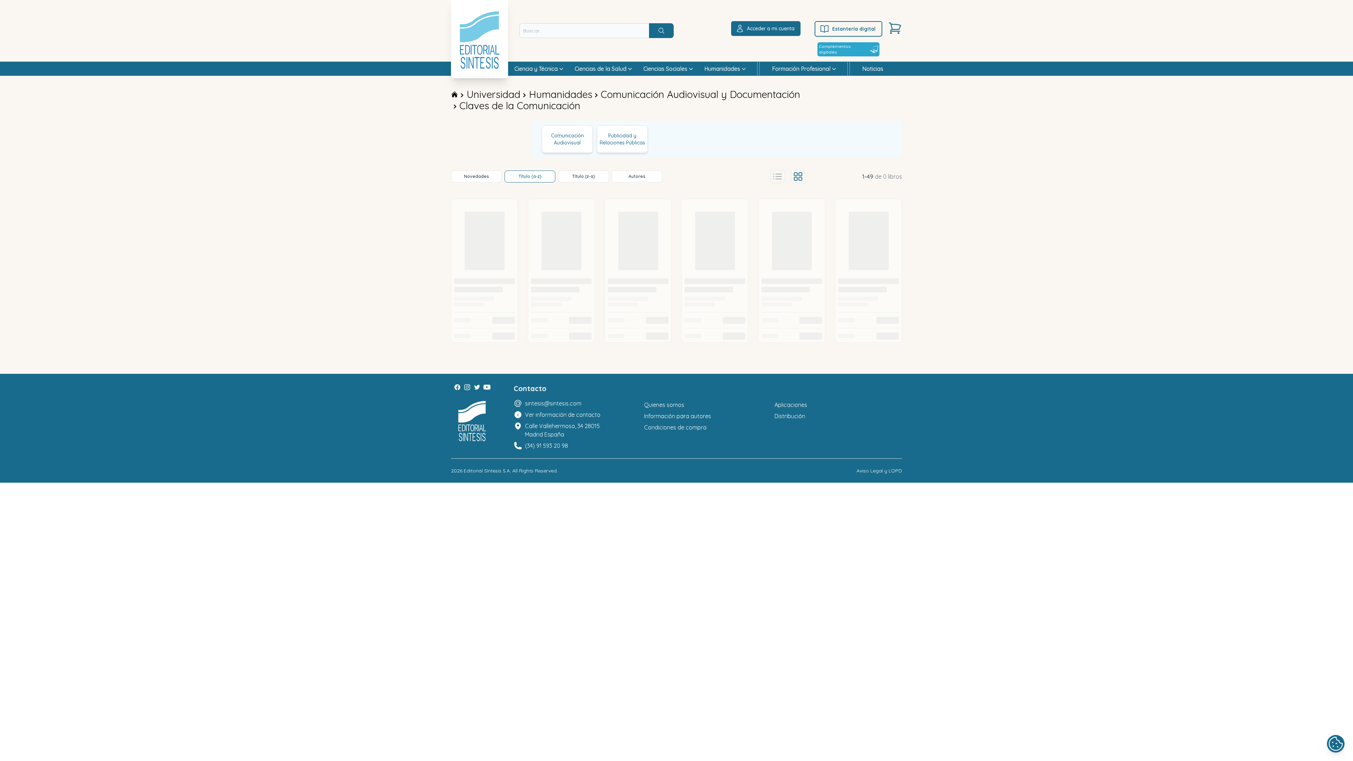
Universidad (493, 94)
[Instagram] (467, 387)
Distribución (789, 416)
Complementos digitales (835, 49)
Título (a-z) (530, 176)
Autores (637, 176)
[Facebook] (457, 387)
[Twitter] (477, 387)
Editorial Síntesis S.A (487, 471)
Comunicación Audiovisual (567, 139)
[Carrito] (895, 28)
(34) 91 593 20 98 (546, 445)
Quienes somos (664, 404)
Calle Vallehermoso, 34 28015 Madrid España (562, 430)
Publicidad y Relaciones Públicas (622, 139)
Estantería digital (854, 29)
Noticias (872, 68)
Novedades (476, 176)
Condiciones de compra (675, 427)
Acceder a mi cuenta (771, 28)
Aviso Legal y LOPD (879, 471)
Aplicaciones (790, 404)
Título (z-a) (583, 176)
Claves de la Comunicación (519, 105)
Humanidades (560, 94)
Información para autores (677, 416)
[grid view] (798, 176)
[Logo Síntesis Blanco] (472, 421)
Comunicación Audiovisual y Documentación (700, 94)
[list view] (777, 176)
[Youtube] (486, 387)
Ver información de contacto (562, 414)
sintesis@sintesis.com (553, 403)
